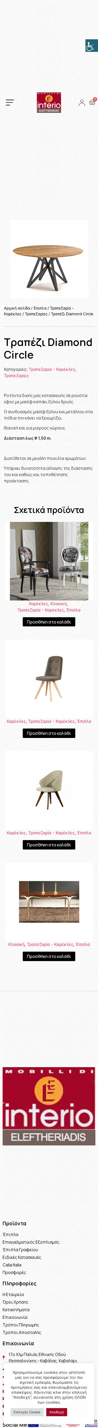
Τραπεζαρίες (36, 314)
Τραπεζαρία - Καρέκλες (52, 369)
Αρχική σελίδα (17, 308)
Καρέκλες (38, 603)
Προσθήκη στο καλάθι (49, 622)
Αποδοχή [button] (56, 1412)
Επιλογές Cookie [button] (27, 1412)
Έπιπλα (40, 308)
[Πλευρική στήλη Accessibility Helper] (91, 45)
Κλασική (58, 603)
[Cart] (92, 102)
